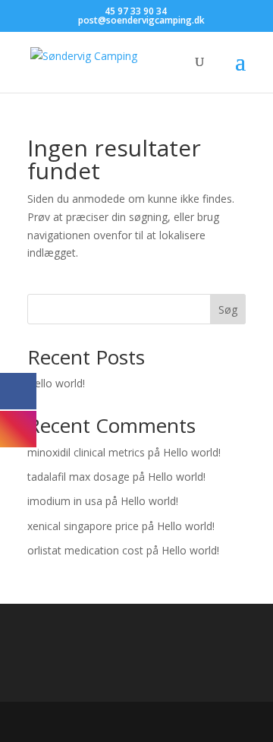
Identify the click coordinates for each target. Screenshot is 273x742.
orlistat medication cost (85, 550)
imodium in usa (64, 501)
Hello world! (56, 383)
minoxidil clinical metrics (86, 452)
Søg (227, 309)
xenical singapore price (83, 526)
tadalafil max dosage (78, 476)
